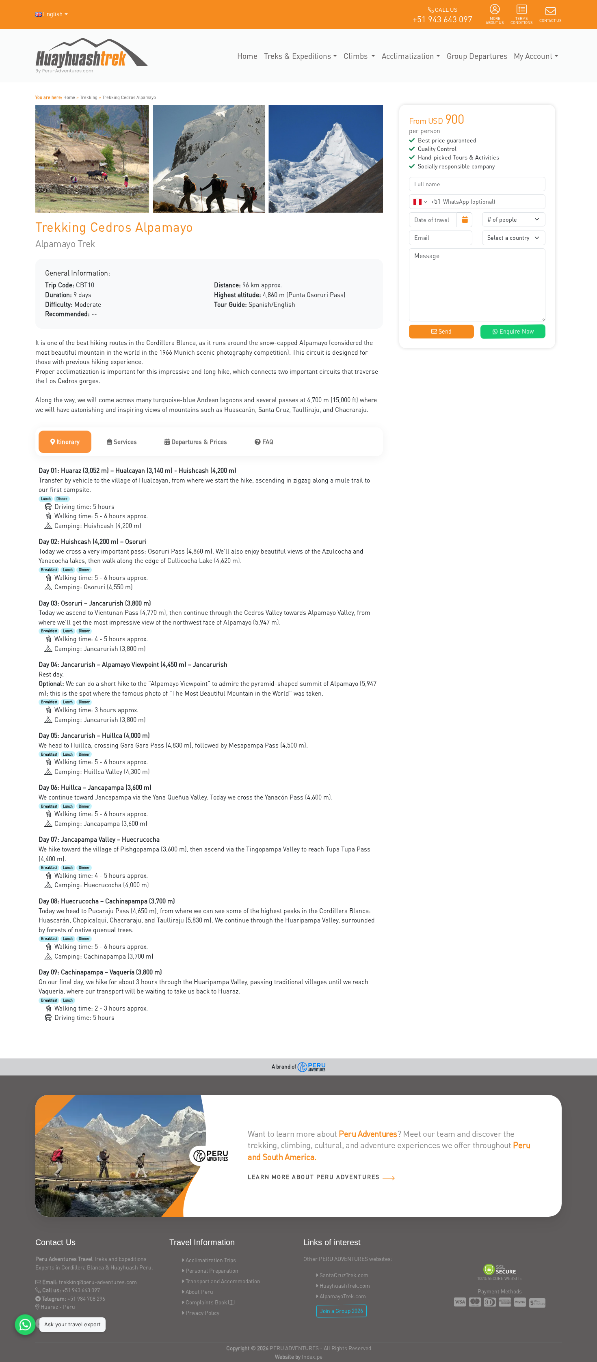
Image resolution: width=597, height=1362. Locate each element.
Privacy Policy (202, 1312)
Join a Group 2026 (341, 1310)
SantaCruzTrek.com (344, 1274)
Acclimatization (408, 55)
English (53, 13)
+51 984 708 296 (86, 1298)
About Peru (199, 1291)
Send (444, 331)
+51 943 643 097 (442, 18)
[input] (433, 220)
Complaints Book (206, 1302)
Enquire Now (515, 331)
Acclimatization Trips (211, 1259)
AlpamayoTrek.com (343, 1296)
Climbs (357, 55)
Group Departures (477, 55)
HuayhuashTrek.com (345, 1285)
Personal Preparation (212, 1270)
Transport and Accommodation (223, 1281)
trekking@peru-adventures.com (98, 1281)
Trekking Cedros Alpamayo (129, 97)
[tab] (65, 442)
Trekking (88, 97)
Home (247, 55)
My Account (533, 55)
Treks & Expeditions (297, 55)
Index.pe (312, 1356)
